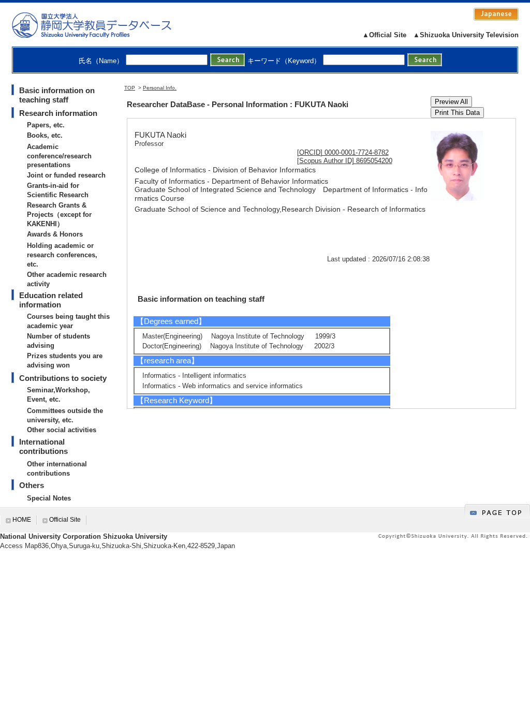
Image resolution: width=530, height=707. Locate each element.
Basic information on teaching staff (57, 95)
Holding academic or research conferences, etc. (62, 255)
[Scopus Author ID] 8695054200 (344, 161)
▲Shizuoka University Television (466, 35)
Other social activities (61, 430)
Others (31, 485)
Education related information (51, 300)
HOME (21, 519)
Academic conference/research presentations (59, 156)
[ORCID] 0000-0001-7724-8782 (343, 152)
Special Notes (49, 498)
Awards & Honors (55, 234)
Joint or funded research (66, 175)
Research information (58, 113)
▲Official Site (384, 35)
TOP (129, 88)
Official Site (65, 519)
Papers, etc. (46, 125)
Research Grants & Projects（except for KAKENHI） (59, 214)
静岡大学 (102, 25)
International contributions (43, 446)
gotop (497, 511)
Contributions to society (63, 378)
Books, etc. (45, 135)
